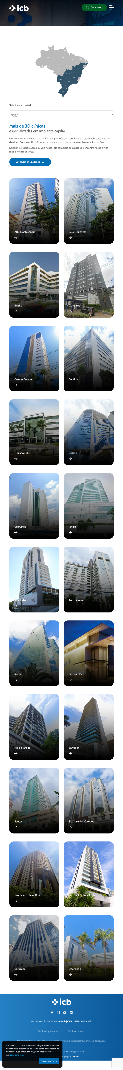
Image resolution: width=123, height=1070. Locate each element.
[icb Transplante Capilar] (19, 7)
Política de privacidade (48, 1031)
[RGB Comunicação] (75, 1056)
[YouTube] (65, 1012)
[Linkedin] (71, 1012)
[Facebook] (52, 1012)
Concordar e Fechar (49, 1061)
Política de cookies (76, 1031)
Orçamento (97, 7)
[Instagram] (58, 1012)
